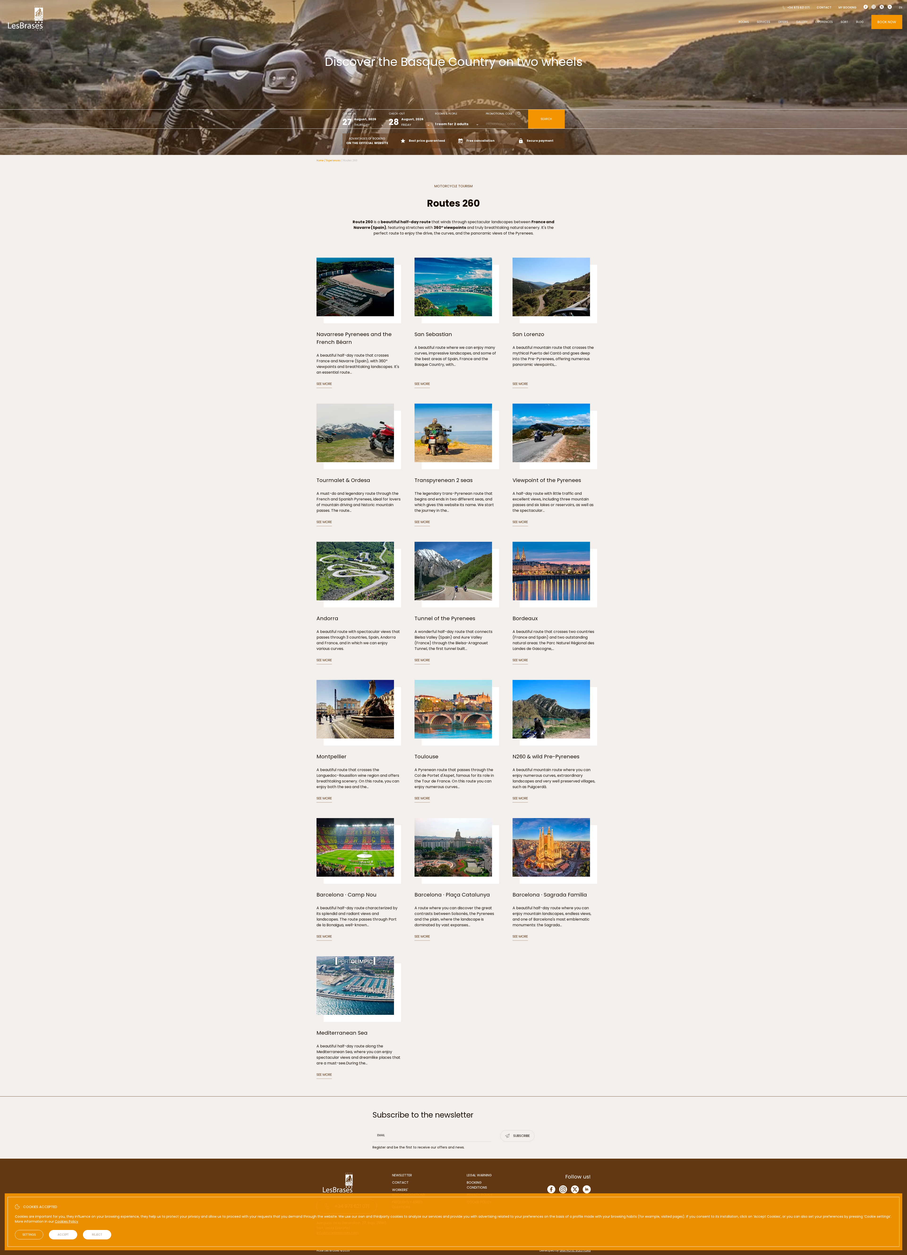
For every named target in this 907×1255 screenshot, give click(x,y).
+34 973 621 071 (798, 7)
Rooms (744, 22)
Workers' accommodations (408, 1192)
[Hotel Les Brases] (25, 30)
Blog (860, 22)
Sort (844, 22)
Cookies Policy (66, 1221)
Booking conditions (477, 1185)
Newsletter (402, 1175)
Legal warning (479, 1175)
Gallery (802, 22)
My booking (847, 7)
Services (763, 22)
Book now (886, 22)
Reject (97, 1235)
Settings (29, 1235)
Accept (63, 1235)
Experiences (824, 22)
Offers (783, 22)
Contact (824, 7)
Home (320, 160)
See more (324, 383)
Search (546, 119)
